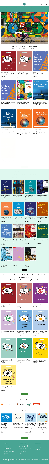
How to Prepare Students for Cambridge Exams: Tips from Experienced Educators (30, 425)
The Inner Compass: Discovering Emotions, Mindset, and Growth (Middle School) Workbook (8, 360)
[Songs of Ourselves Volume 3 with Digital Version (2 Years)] (18, 187)
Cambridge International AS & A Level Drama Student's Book (18, 263)
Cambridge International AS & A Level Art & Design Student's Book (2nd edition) (8, 161)
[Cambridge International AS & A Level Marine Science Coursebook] (30, 187)
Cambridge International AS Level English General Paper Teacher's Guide (8, 103)
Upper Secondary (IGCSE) (23, 177)
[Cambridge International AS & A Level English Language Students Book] (42, 209)
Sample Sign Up (32, 10)
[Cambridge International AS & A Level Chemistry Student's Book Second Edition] (30, 231)
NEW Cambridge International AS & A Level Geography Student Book (42, 241)
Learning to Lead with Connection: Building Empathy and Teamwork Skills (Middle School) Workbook (8, 387)
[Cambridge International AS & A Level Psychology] (42, 187)
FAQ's (5, 445)
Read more (2, 434)
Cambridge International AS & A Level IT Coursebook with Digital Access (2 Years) (6, 218)
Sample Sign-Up (6, 446)
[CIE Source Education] (24, 4)
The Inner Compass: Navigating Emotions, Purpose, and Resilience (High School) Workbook (24, 360)
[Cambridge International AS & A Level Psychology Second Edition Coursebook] (30, 209)
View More (24, 437)
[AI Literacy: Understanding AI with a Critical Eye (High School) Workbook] (8, 61)
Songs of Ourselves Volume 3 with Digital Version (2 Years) (18, 196)
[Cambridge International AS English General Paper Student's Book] (24, 90)
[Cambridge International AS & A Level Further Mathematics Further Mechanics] (6, 254)
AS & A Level (8, 7)
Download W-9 (6, 450)
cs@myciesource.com (38, 450)
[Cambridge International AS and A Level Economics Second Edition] (30, 254)
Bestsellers (18, 33)
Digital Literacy (39, 7)
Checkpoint (22, 7)
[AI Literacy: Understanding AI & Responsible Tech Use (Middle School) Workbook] (24, 61)
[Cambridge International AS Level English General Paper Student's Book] (40, 61)
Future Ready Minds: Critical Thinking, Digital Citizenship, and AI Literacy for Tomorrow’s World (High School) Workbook (24, 332)
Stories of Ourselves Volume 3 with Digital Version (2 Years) (18, 240)
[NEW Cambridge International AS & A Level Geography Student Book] (42, 231)
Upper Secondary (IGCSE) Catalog (25, 448)
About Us (5, 454)
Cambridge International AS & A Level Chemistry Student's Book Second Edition (30, 241)
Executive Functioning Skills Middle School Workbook (8, 332)
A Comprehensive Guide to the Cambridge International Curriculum (18, 425)
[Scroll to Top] (47, 459)
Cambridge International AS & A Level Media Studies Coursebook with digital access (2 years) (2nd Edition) (23, 132)
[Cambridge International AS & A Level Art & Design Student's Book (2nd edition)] (8, 148)
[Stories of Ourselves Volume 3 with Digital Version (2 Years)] (18, 231)
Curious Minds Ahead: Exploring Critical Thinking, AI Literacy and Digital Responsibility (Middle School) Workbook (40, 332)
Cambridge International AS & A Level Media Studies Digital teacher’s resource (40, 132)
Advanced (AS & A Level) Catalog (24, 446)
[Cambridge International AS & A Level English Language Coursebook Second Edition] (18, 209)
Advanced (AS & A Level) (12, 177)
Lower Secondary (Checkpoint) (35, 177)
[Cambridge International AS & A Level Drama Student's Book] (18, 254)
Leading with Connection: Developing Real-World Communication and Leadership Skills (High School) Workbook (40, 360)
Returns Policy (6, 453)
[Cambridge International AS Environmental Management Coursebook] (6, 187)
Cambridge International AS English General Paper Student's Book (23, 103)
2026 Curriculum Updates (19, 10)
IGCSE (15, 7)
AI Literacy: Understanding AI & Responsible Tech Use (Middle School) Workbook (23, 75)
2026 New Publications (28, 33)
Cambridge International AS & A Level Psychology (42, 196)
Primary (30, 7)
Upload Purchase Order (7, 448)
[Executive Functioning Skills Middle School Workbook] (8, 320)
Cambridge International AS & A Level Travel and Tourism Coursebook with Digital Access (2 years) (6, 241)
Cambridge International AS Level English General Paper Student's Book (40, 74)
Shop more (24, 393)
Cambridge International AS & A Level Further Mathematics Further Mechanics (6, 264)
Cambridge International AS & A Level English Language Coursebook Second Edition (18, 218)
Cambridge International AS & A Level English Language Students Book (42, 218)
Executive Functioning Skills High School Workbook (40, 304)
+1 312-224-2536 (37, 449)
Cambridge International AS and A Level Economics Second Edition (30, 264)
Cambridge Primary (22, 451)
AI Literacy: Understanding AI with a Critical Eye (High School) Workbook (8, 74)
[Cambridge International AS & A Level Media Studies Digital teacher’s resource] (40, 118)
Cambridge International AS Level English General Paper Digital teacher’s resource (8, 132)
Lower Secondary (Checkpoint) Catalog (25, 450)
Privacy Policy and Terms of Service (9, 451)
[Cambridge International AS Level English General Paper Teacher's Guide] (8, 90)
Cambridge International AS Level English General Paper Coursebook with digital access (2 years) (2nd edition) (40, 103)
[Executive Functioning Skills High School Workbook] (40, 293)
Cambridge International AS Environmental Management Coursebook (5, 196)
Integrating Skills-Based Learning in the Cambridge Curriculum (42, 425)
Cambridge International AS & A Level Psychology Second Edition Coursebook (30, 218)
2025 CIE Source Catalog (23, 445)
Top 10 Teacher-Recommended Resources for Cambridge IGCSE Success (6, 425)
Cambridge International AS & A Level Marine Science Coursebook (30, 196)
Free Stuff (20, 453)
